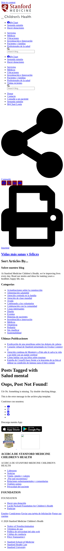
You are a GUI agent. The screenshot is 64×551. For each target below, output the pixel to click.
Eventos (11, 314)
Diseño (10, 311)
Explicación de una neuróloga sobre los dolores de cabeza (34, 344)
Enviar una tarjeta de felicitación (36, 513)
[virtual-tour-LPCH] (8, 406)
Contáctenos (15, 513)
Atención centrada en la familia (21, 295)
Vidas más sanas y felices (20, 254)
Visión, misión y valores (18, 476)
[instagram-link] (8, 409)
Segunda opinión (15, 25)
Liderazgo (12, 470)
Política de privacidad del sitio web (23, 531)
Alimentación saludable (18, 293)
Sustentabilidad (14, 332)
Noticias (11, 473)
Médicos (11, 322)
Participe (11, 508)
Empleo (4, 513)
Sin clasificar (13, 330)
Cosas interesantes (15, 309)
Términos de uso (15, 529)
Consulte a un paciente (17, 99)
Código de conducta (16, 534)
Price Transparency (16, 537)
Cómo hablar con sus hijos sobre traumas (26, 357)
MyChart (14, 22)
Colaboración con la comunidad (22, 306)
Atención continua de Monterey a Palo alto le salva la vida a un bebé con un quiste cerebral (34, 353)
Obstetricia (12, 324)
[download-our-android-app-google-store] (32, 431)
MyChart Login (14, 104)
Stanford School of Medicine (20, 542)
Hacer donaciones (15, 28)
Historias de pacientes (17, 317)
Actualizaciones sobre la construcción (24, 290)
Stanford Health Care (17, 544)
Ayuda (10, 301)
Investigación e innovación (19, 319)
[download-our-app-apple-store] (11, 431)
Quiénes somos (14, 484)
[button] (32, 178)
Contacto (11, 96)
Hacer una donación (16, 503)
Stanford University (16, 547)
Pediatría (11, 327)
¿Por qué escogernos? (17, 478)
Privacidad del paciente (18, 486)
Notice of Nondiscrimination (20, 526)
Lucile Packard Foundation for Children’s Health (30, 506)
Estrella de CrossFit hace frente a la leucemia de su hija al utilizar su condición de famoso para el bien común (34, 361)
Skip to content (8, 2)
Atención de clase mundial (19, 298)
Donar (10, 93)
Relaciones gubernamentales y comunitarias (27, 481)
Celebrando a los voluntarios (20, 303)
